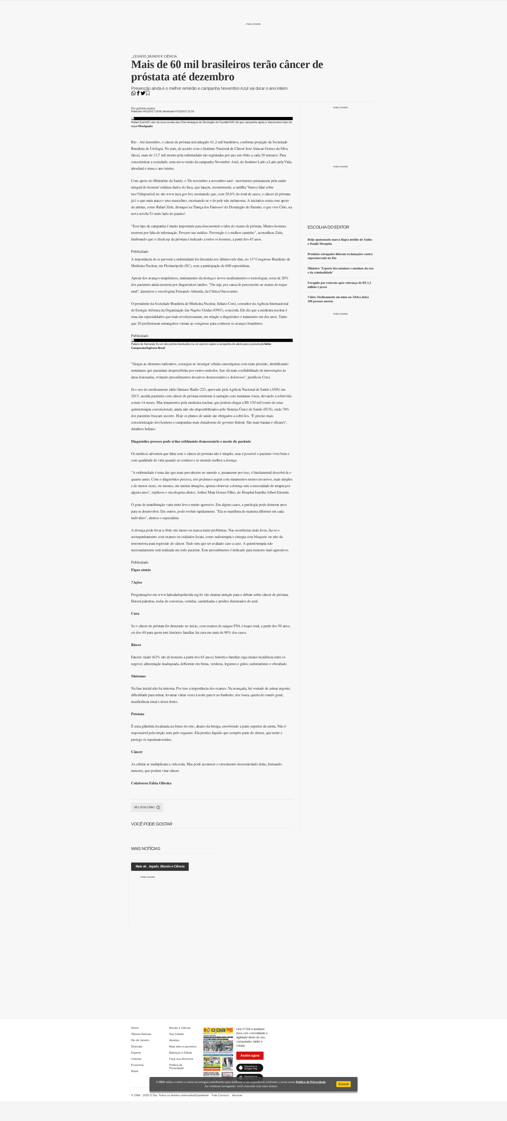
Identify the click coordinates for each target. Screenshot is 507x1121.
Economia (137, 1064)
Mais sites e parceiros (182, 1046)
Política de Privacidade (176, 1066)
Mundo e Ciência (179, 1027)
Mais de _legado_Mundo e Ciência (160, 866)
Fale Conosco (220, 1095)
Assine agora (249, 1055)
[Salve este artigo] (147, 94)
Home (135, 1027)
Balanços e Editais (180, 1052)
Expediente (202, 1095)
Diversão (136, 1046)
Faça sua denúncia (181, 1058)
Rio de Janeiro (140, 1040)
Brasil (134, 1071)
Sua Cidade (176, 1034)
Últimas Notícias (141, 1034)
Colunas (136, 1058)
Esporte (136, 1052)
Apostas (174, 1040)
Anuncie (237, 1095)
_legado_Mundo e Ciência (154, 56)
